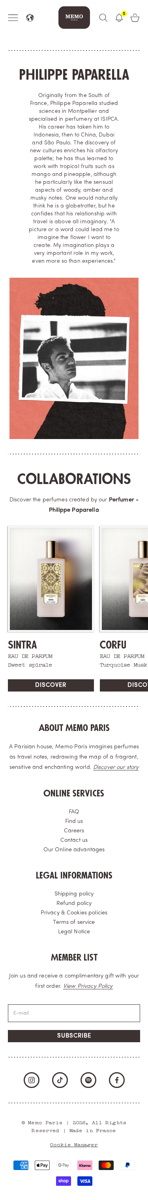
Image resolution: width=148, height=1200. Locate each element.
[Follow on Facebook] (117, 1080)
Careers (74, 831)
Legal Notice (74, 932)
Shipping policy (74, 894)
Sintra (22, 645)
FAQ (74, 812)
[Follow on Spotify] (88, 1080)
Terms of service (74, 922)
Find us (74, 821)
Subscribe (74, 1036)
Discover (50, 685)
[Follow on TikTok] (60, 1080)
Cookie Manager (74, 1143)
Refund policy (74, 904)
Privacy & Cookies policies (74, 913)
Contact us (74, 840)
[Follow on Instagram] (32, 1080)
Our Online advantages (74, 850)
